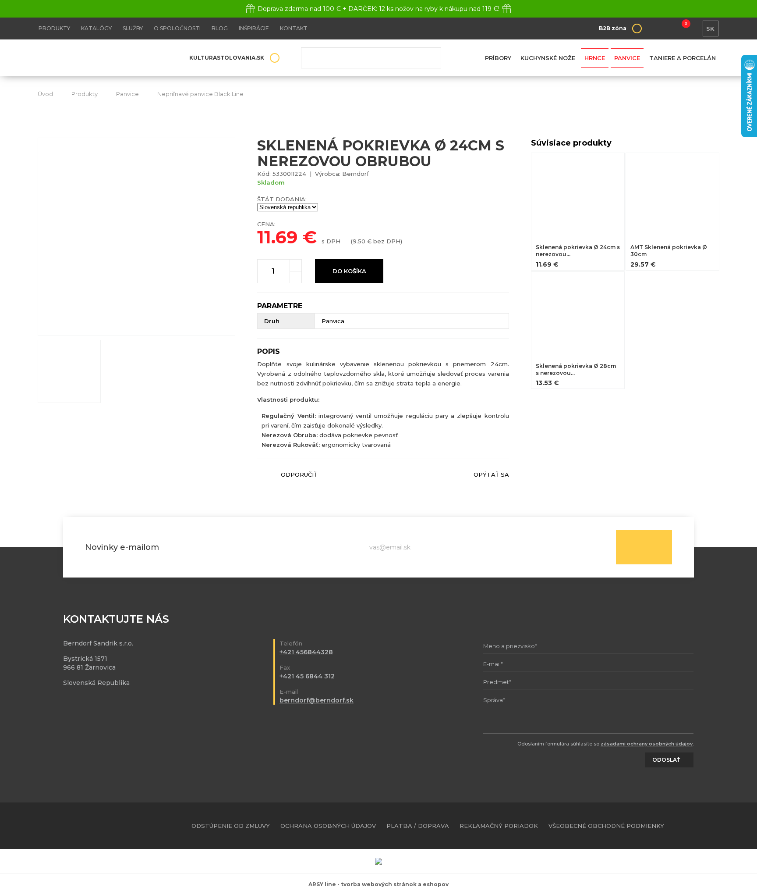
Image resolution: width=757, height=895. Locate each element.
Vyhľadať (428, 57)
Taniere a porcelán (682, 57)
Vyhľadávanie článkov (371, 57)
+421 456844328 (306, 652)
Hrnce (594, 57)
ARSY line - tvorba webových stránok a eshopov (378, 884)
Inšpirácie (254, 28)
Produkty (54, 28)
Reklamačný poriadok (499, 825)
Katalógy (96, 28)
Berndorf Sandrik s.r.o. (101, 58)
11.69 (277, 237)
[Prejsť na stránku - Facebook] (697, 825)
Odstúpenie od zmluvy (230, 825)
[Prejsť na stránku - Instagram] (712, 825)
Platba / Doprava (417, 825)
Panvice (627, 57)
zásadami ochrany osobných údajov (647, 744)
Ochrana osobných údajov (328, 825)
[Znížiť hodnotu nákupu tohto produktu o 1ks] (296, 277)
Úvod (45, 93)
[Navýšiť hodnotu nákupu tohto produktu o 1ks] (296, 265)
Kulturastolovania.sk (226, 57)
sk (710, 28)
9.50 (359, 241)
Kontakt (294, 28)
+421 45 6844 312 (307, 676)
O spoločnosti (177, 28)
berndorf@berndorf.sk (316, 700)
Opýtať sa (491, 474)
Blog (220, 28)
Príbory (498, 57)
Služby (133, 28)
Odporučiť (299, 474)
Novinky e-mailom (122, 547)
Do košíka (349, 271)
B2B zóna (612, 28)
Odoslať (644, 547)
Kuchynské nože (547, 57)
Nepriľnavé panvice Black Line (200, 93)
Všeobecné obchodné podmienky (606, 825)
